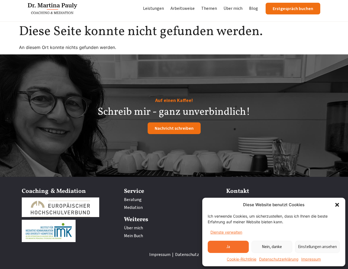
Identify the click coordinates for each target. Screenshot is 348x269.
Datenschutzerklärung (279, 259)
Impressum (311, 259)
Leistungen (153, 8)
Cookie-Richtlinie (241, 259)
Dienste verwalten (226, 232)
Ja (228, 247)
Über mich (233, 8)
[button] (337, 205)
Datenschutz (187, 255)
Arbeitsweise (182, 8)
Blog (253, 8)
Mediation (133, 208)
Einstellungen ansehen (317, 247)
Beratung (133, 200)
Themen (209, 8)
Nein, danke (272, 247)
